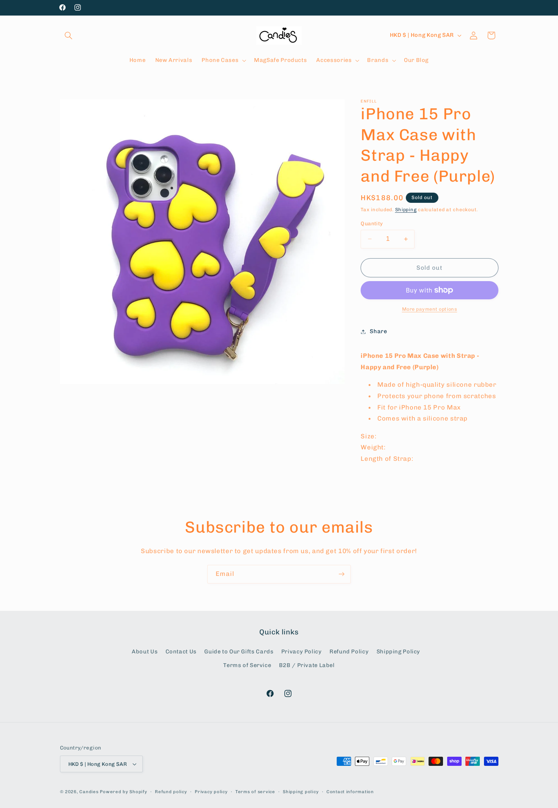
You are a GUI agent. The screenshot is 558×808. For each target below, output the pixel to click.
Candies (88, 791)
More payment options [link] (429, 309)
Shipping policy (300, 791)
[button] (68, 35)
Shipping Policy (398, 651)
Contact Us (181, 651)
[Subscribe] (341, 574)
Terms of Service (247, 665)
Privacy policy (211, 791)
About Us (145, 651)
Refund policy (171, 791)
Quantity (372, 223)
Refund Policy (349, 651)
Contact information (350, 791)
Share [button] (378, 331)
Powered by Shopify (123, 791)
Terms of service (255, 791)
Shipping (406, 209)
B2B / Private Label (307, 665)
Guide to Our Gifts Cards (238, 651)
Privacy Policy (301, 651)
